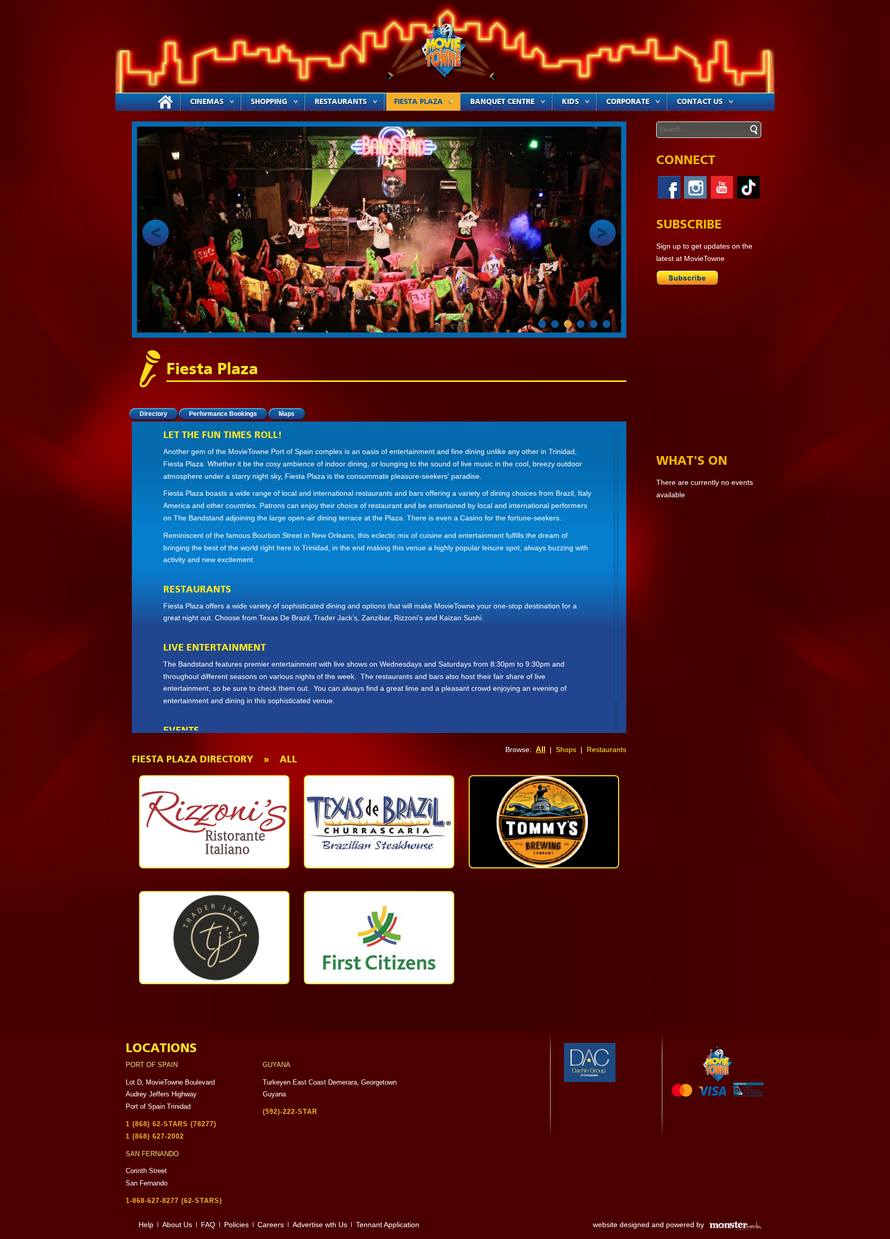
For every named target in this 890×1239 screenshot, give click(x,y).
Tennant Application (387, 1224)
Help (146, 1224)
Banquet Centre (502, 102)
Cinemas (207, 102)
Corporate (627, 102)
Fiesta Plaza (418, 102)
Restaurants (341, 102)
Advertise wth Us (320, 1224)
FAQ (208, 1224)
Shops (566, 749)
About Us (177, 1224)
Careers (271, 1224)
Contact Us (700, 102)
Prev (155, 232)
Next (602, 232)
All (540, 749)
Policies (236, 1224)
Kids (570, 102)
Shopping (269, 102)
